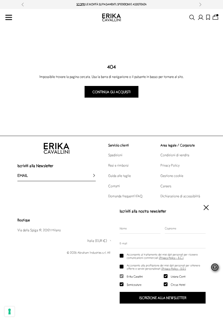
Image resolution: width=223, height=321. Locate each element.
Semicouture (134, 284)
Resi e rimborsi (118, 165)
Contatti (114, 186)
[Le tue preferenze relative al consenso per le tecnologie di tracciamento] (9, 311)
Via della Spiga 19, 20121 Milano (39, 230)
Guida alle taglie (119, 176)
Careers (165, 186)
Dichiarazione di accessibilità (180, 196)
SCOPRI (80, 4)
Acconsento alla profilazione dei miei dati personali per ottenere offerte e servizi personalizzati (163, 267)
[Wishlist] (208, 17)
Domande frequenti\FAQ (125, 196)
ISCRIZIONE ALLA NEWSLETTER (162, 298)
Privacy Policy (169, 165)
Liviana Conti (178, 276)
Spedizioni (115, 155)
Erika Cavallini (135, 276)
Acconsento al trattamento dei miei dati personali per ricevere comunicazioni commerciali (162, 256)
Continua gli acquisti (111, 92)
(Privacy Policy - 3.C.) (171, 257)
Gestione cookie (171, 176)
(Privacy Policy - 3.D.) (173, 268)
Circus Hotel (178, 284)
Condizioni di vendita (174, 155)
